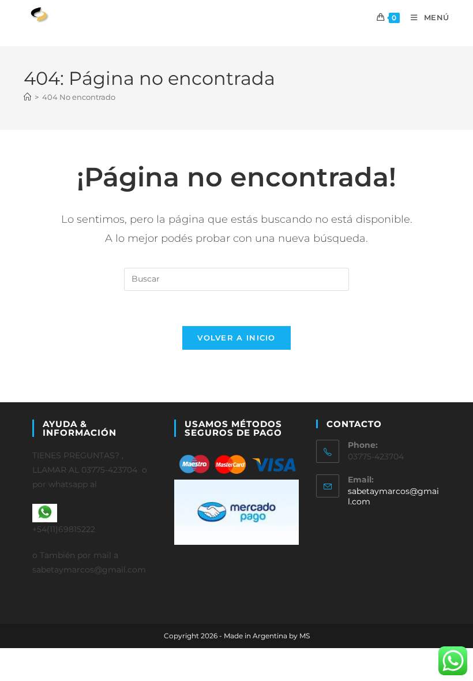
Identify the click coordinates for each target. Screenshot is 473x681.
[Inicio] (27, 97)
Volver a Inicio (236, 337)
